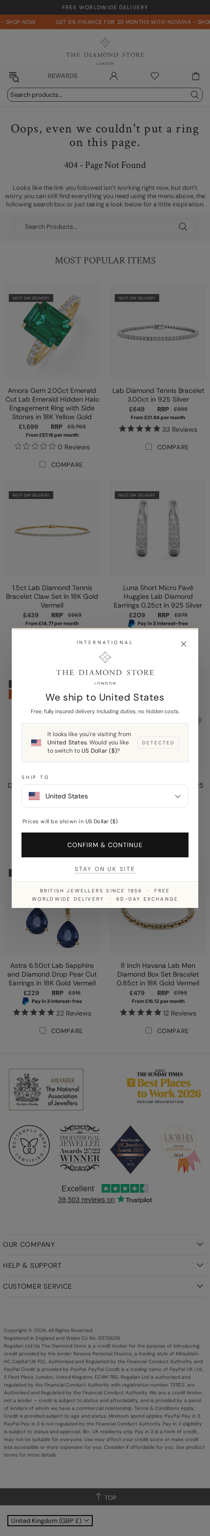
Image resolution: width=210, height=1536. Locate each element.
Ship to (35, 777)
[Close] (183, 644)
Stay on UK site (105, 869)
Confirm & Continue (105, 845)
